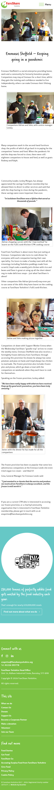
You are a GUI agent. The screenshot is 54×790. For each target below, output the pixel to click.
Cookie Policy (7, 774)
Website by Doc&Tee (18, 785)
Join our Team (7, 731)
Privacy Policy (7, 770)
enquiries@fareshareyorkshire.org (17, 662)
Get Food (5, 754)
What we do (6, 703)
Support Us (6, 715)
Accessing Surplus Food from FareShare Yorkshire (23, 762)
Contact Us (6, 707)
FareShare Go (7, 758)
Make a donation (8, 723)
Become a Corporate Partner (14, 719)
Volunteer (5, 727)
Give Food (5, 766)
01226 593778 (12, 665)
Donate (4, 711)
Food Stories (7, 750)
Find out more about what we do (20, 611)
